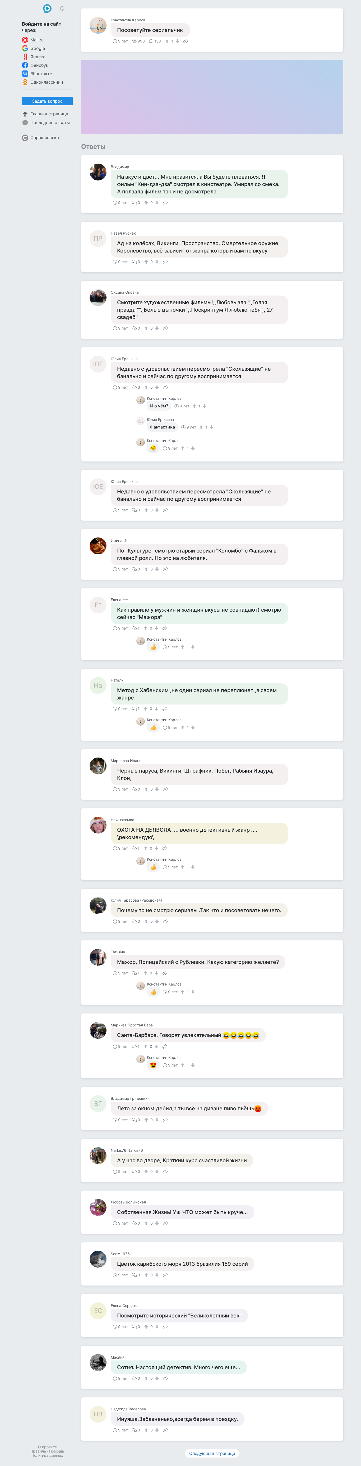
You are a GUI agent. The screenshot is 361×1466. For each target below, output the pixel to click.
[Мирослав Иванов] (100, 766)
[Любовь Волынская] (100, 1207)
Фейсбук (39, 65)
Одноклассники (46, 82)
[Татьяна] (100, 957)
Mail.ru (37, 39)
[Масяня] (100, 1362)
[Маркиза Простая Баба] (100, 1030)
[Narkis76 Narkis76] (100, 1155)
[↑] (167, 41)
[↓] (176, 41)
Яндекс (37, 56)
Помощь (56, 1451)
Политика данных (47, 1455)
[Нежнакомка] (100, 825)
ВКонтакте (41, 73)
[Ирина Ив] (100, 545)
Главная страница (49, 113)
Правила (38, 1451)
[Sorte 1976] (100, 1259)
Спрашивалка (44, 137)
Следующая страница (212, 1453)
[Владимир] (100, 172)
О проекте (47, 1447)
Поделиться (185, 40)
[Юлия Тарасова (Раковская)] (100, 905)
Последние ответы (50, 122)
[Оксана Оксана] (100, 297)
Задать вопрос (47, 101)
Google (37, 48)
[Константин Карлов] (100, 25)
